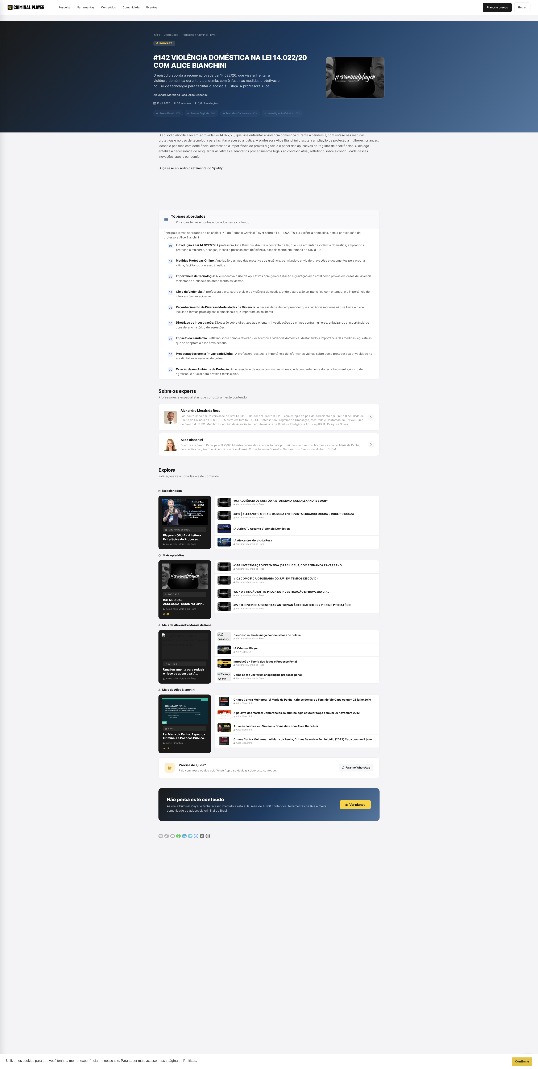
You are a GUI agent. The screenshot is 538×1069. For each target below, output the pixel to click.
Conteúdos (171, 34)
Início (156, 34)
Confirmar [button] (522, 1061)
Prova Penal (170, 113)
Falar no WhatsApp (357, 767)
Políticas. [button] (190, 1060)
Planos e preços (497, 7)
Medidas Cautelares (241, 113)
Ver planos (357, 805)
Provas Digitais (203, 113)
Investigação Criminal (284, 113)
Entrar (522, 7)
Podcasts (188, 34)
